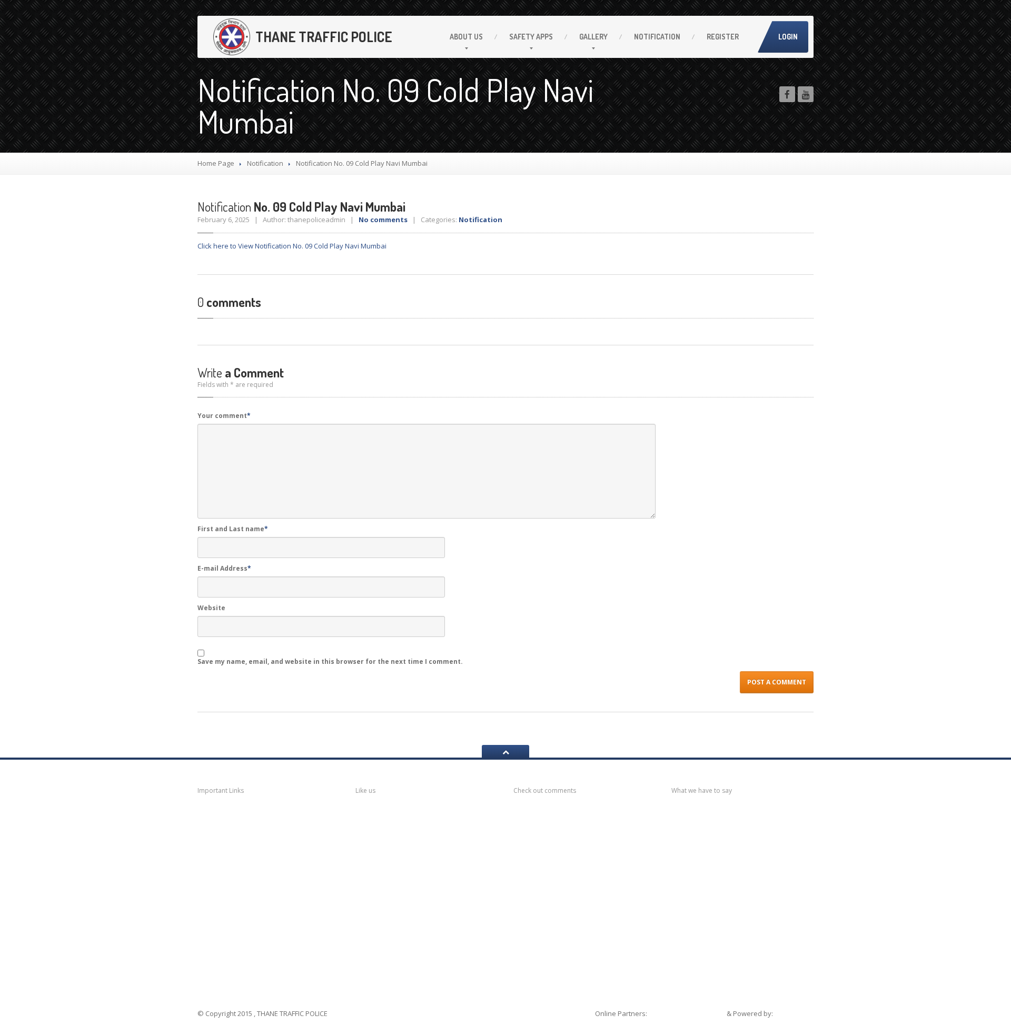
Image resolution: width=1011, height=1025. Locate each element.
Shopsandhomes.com (688, 1013)
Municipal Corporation (252, 835)
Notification (657, 36)
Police (221, 925)
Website (211, 607)
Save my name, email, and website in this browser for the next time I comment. (330, 661)
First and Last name (232, 528)
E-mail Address (224, 568)
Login (788, 36)
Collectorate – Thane (252, 966)
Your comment (224, 415)
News (221, 815)
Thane (222, 945)
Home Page (215, 163)
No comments (383, 219)
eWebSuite (794, 1013)
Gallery (593, 36)
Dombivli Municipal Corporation (246, 880)
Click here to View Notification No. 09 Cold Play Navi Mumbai (291, 246)
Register (723, 36)
